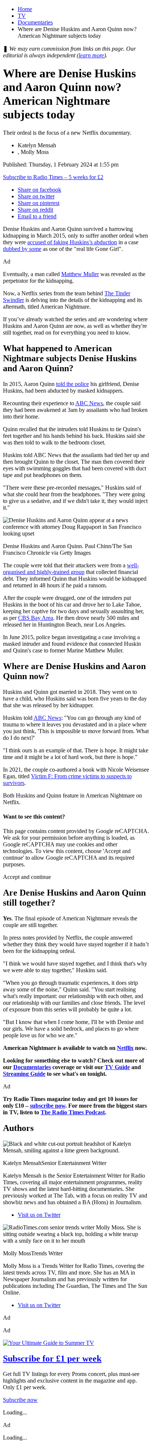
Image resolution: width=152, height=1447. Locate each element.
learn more (91, 55)
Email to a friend (37, 216)
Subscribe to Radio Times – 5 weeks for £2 (53, 177)
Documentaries (35, 22)
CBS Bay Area (35, 618)
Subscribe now (20, 1400)
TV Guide (117, 1067)
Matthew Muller (80, 274)
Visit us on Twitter (39, 1215)
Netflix (125, 1048)
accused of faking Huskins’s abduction (72, 242)
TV (22, 16)
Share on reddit (35, 210)
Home (25, 9)
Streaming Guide (24, 1074)
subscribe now (47, 1105)
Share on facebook (39, 190)
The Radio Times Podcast (73, 1112)
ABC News (89, 403)
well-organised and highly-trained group (71, 568)
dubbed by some (22, 249)
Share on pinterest (38, 203)
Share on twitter (36, 196)
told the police (72, 384)
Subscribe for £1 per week (52, 1358)
